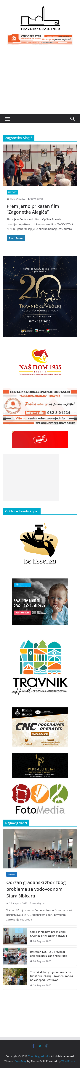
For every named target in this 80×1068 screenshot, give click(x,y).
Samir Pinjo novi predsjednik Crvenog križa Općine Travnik (48, 934)
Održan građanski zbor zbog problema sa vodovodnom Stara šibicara (36, 889)
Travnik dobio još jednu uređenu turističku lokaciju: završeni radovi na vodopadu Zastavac (51, 976)
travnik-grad (37, 198)
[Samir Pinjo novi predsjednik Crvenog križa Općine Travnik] (15, 937)
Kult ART (12, 192)
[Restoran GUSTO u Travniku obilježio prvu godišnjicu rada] (15, 957)
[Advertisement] (40, 81)
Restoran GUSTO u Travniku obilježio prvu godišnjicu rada (48, 954)
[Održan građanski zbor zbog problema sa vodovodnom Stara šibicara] (40, 848)
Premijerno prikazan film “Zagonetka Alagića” (33, 209)
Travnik (11, 874)
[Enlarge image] (72, 261)
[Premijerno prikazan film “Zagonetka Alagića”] (40, 165)
